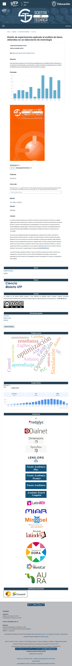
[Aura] (36, 578)
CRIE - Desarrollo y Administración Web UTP (38, 663)
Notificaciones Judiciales (36, 653)
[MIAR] (36, 511)
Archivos (14, 31)
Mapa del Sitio (36, 661)
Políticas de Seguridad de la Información (44, 658)
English (6, 273)
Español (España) (8, 270)
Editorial (6, 320)
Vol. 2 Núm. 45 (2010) (23, 31)
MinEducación (45, 636)
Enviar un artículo (9, 326)
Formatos (6, 316)
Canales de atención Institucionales (36, 651)
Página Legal (7, 318)
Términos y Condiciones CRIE (25, 658)
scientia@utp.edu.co (12, 621)
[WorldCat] (36, 567)
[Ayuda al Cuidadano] (43, 604)
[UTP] (14, 4)
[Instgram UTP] (37, 604)
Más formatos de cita (16, 192)
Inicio (8, 31)
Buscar (69, 26)
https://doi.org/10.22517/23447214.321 (23, 53)
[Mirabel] (36, 522)
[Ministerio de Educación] (60, 4)
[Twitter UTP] (31, 604)
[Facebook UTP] (28, 604)
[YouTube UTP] (34, 604)
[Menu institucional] (4, 3)
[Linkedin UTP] (40, 604)
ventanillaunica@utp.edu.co (49, 649)
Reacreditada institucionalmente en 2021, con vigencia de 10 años (41, 634)
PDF (13, 168)
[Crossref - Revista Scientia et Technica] (15, 593)
